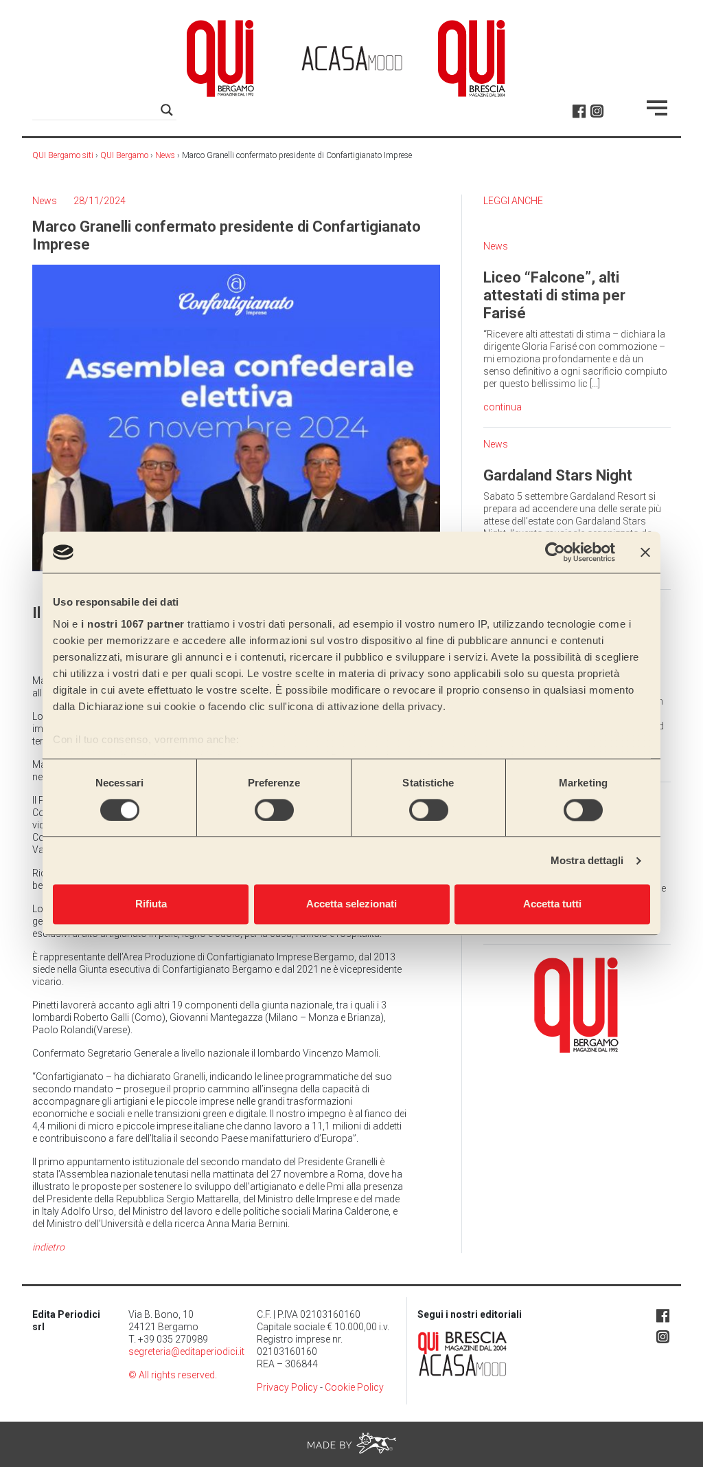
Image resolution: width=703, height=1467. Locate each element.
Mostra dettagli (587, 860)
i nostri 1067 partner (133, 624)
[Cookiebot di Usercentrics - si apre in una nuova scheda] (555, 552)
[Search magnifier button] (166, 110)
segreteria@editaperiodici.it (186, 1351)
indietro (48, 1247)
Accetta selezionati (351, 904)
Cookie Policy (354, 1387)
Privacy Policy (287, 1387)
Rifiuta (151, 904)
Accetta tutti (552, 904)
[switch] (274, 810)
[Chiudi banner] (645, 552)
